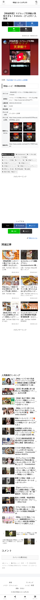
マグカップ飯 (20, 160)
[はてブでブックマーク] (33, 540)
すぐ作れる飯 (32, 154)
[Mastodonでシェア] (15, 535)
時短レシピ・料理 (9, 154)
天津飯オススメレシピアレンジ (28, 166)
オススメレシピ (8, 157)
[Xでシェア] (6, 535)
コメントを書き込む (20, 557)
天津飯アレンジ (31, 160)
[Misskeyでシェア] (33, 535)
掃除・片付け (20, 588)
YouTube (10, 80)
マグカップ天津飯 (9, 160)
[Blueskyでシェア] (24, 535)
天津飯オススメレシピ (10, 166)
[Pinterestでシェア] (15, 546)
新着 (10, 582)
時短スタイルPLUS (20, 2)
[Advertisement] (20, 198)
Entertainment (21, 154)
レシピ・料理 (29, 585)
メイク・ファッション (10, 585)
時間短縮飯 (20, 169)
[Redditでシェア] (24, 540)
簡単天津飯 (7, 172)
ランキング (29, 582)
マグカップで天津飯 (21, 157)
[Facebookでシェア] (6, 540)
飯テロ (15, 172)
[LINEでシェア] (6, 546)
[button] (26, 29)
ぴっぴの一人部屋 (20, 80)
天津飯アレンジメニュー (10, 163)
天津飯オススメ (25, 163)
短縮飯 (28, 169)
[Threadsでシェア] (15, 540)
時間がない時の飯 (9, 169)
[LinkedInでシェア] (24, 546)
